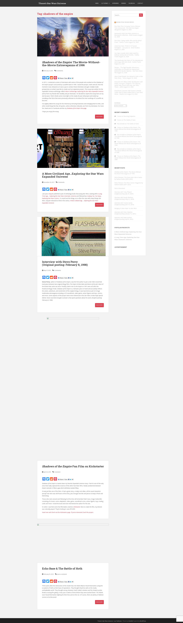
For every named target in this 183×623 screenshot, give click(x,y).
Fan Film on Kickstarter (73, 466)
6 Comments (59, 71)
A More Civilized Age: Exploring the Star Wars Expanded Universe (84, 91)
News (96, 3)
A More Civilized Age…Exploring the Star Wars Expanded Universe (73, 175)
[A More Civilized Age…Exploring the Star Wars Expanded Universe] (73, 148)
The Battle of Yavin (129, 120)
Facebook (132, 3)
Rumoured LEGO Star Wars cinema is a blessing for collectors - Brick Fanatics (126, 34)
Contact (140, 3)
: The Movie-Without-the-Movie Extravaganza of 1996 (71, 63)
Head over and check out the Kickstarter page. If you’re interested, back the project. (68, 512)
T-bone (119, 116)
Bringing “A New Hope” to (125, 208)
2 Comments (60, 182)
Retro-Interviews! (119, 188)
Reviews (123, 3)
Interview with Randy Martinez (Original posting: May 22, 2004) (124, 198)
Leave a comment (62, 574)
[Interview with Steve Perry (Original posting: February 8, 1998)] (73, 236)
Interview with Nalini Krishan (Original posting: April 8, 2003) (123, 218)
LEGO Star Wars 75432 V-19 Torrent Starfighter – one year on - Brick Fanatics (127, 47)
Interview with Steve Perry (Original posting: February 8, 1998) (65, 263)
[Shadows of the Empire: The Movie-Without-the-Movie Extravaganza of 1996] (73, 36)
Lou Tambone (118, 621)
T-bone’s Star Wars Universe (52, 3)
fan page (76, 108)
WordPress (143, 621)
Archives (117, 103)
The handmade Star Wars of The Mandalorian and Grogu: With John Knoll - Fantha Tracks (128, 61)
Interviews (115, 3)
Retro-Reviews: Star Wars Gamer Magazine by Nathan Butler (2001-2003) (128, 183)
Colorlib (130, 621)
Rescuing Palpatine (129, 116)
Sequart (51, 194)
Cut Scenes (104, 3)
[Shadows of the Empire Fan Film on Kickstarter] (73, 389)
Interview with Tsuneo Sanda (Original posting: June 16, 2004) (124, 204)
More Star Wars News (125, 22)
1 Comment (57, 472)
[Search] (141, 15)
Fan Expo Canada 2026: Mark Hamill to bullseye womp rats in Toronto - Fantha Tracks (126, 54)
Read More (99, 116)
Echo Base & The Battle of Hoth (62, 568)
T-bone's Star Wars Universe (105, 621)
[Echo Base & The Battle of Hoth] (73, 543)
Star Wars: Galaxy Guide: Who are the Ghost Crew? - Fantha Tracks (128, 41)
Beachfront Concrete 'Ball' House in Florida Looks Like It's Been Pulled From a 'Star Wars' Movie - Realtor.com (128, 92)
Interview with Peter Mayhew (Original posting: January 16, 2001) (125, 213)
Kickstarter (77, 507)
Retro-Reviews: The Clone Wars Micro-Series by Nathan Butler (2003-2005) (128, 178)
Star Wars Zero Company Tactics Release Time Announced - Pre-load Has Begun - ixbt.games (127, 28)
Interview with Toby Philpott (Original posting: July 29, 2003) (123, 193)
